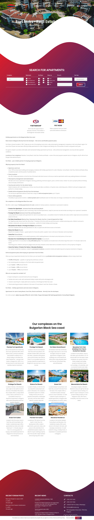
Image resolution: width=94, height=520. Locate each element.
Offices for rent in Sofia (31, 295)
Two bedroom (31, 82)
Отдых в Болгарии (43, 295)
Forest (50, 82)
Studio (29, 78)
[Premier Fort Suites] (36, 409)
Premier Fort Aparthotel (15, 208)
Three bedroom (32, 84)
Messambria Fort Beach (14, 225)
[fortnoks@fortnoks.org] (65, 507)
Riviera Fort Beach (13, 230)
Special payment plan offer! (42, 509)
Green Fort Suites (13, 247)
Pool (50, 78)
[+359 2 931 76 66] (65, 502)
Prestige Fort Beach (13, 213)
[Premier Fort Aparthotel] (15, 339)
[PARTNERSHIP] (35, 121)
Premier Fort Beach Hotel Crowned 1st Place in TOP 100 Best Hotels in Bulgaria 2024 (47, 513)
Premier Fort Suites (24, 247)
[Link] (11, 6)
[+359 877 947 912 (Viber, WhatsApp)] (65, 505)
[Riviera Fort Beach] (36, 376)
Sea (50, 84)
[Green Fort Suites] (15, 409)
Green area (52, 80)
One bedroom (31, 80)
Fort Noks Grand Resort (14, 219)
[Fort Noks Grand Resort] (58, 339)
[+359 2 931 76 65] (65, 499)
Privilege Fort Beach (28, 225)
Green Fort (11, 234)
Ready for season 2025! (17, 499)
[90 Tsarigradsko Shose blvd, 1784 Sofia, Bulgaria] (65, 511)
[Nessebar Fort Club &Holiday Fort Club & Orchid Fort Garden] (79, 339)
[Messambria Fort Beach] (79, 376)
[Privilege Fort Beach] (15, 376)
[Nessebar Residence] (58, 409)
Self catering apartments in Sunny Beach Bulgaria (61, 295)
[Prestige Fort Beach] (36, 339)
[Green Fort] (58, 376)
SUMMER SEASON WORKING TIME (44, 499)
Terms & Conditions (70, 517)
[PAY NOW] (58, 121)
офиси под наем (20, 295)
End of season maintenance (18, 505)
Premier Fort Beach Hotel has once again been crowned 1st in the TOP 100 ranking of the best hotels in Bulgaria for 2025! (47, 504)
